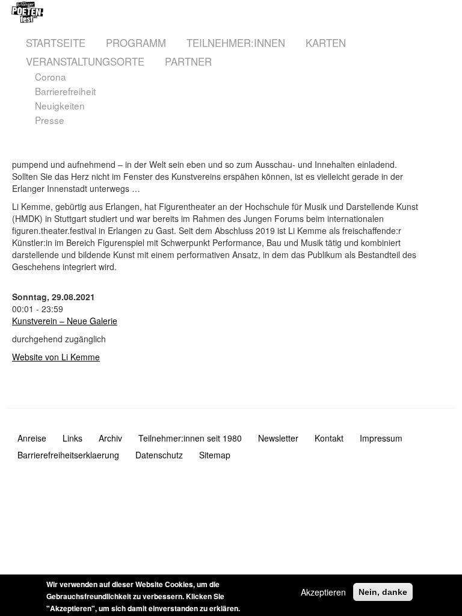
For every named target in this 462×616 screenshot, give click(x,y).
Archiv (110, 438)
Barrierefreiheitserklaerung (68, 455)
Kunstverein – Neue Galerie (64, 321)
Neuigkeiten (60, 106)
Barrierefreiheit (65, 91)
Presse (49, 120)
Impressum (381, 438)
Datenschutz (159, 455)
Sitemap (214, 455)
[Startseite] (124, 12)
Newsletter (278, 438)
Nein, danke (383, 592)
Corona (50, 76)
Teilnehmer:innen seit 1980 (190, 438)
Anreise (31, 438)
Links (72, 438)
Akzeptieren (323, 592)
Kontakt (329, 438)
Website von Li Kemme (56, 357)
